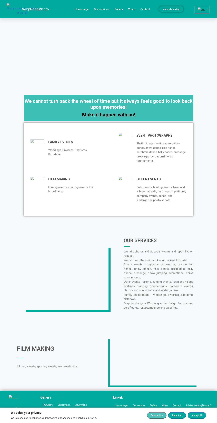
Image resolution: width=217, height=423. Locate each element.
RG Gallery (48, 404)
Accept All (196, 415)
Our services (101, 9)
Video (131, 9)
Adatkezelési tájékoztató (198, 405)
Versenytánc (64, 404)
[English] (200, 9)
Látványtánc (81, 404)
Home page (82, 9)
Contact (145, 9)
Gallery (118, 9)
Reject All (177, 415)
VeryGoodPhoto (35, 9)
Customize (157, 415)
